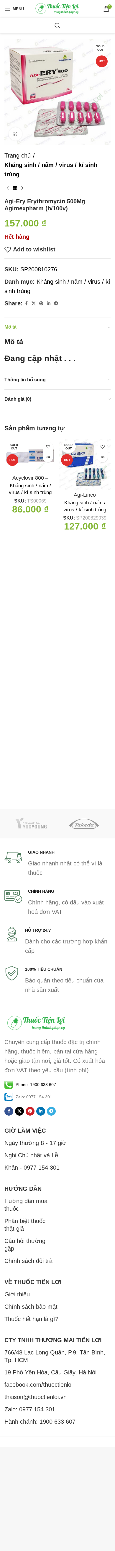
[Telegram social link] (56, 303)
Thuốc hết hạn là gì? (31, 1319)
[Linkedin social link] (48, 303)
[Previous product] (8, 188)
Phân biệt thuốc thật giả (24, 1225)
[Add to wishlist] (48, 447)
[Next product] (22, 188)
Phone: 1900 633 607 (36, 1084)
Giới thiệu (17, 1294)
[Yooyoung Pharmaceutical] (31, 823)
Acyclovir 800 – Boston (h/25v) (30, 481)
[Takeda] (84, 823)
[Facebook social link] (26, 303)
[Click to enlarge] (15, 134)
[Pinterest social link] (41, 303)
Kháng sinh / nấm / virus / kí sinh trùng (50, 169)
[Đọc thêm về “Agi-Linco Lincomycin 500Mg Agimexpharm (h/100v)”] (102, 457)
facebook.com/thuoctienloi (38, 1384)
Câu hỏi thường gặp (24, 1245)
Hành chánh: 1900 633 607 (39, 1421)
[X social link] (33, 303)
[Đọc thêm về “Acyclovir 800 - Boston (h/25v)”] (48, 457)
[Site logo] (57, 8)
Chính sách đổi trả (28, 1261)
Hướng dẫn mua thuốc (25, 1205)
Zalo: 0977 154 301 (29, 1409)
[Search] (57, 25)
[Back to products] (15, 188)
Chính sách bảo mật (31, 1306)
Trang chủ (17, 155)
